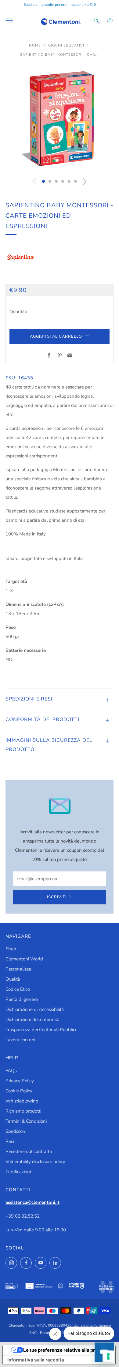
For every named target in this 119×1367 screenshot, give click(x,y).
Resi (9, 1141)
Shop (10, 949)
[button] (43, 181)
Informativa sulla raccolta (35, 1360)
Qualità (12, 979)
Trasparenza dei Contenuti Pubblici (40, 1030)
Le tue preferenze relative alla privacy (65, 1350)
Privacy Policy (19, 1081)
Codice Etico (17, 989)
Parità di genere (21, 999)
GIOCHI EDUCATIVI (66, 45)
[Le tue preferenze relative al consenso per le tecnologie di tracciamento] (108, 1356)
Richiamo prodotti (23, 1111)
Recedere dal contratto (28, 1151)
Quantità (18, 312)
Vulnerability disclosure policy (35, 1162)
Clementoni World (24, 959)
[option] (59, 118)
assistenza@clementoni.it (32, 1202)
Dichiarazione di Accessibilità (34, 1009)
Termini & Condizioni (26, 1121)
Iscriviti (57, 897)
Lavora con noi (20, 1040)
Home (35, 45)
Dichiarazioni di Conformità (32, 1019)
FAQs (11, 1071)
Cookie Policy (18, 1091)
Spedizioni (15, 1131)
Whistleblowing (21, 1101)
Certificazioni (18, 1172)
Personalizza (18, 969)
